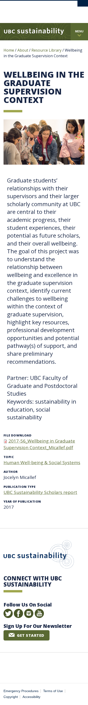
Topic (9, 457)
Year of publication (22, 501)
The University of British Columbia (58, 10)
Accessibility (31, 697)
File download (17, 435)
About (22, 50)
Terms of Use (53, 691)
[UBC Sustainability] (34, 32)
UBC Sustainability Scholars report (40, 492)
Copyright (11, 697)
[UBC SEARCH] (82, 6)
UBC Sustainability (39, 555)
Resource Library (46, 50)
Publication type (19, 487)
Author (11, 472)
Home (9, 50)
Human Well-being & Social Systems (42, 462)
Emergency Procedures (21, 691)
